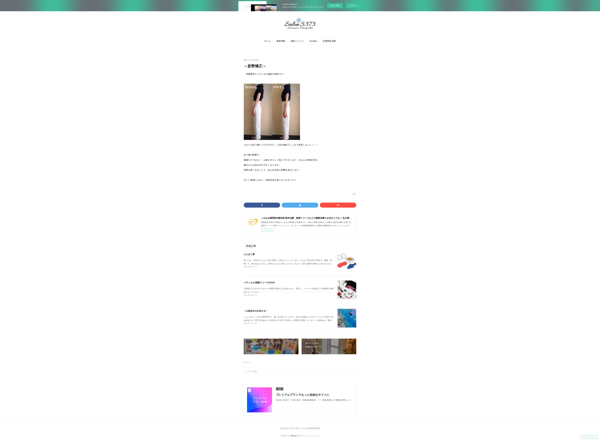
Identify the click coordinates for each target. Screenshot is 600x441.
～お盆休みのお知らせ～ (256, 310)
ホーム (267, 41)
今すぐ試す (335, 5)
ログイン (354, 5)
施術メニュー (297, 41)
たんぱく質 (249, 254)
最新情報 (280, 41)
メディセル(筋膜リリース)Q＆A (259, 282)
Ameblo (313, 41)
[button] (267, 41)
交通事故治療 (329, 41)
